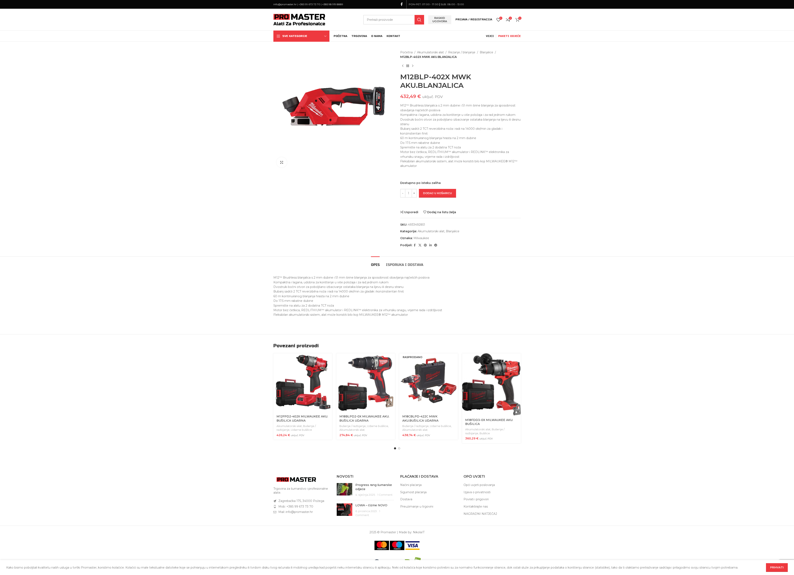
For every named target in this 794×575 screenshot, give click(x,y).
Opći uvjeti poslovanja (479, 485)
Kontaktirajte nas (476, 506)
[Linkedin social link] (430, 245)
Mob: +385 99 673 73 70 (295, 506)
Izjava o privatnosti (477, 492)
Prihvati (777, 567)
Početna (406, 52)
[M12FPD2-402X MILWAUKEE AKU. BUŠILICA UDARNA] (302, 382)
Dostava (406, 499)
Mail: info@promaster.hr (295, 512)
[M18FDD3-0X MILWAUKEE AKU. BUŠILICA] (491, 384)
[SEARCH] (419, 19)
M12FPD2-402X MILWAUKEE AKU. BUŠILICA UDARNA (302, 418)
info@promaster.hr (285, 4)
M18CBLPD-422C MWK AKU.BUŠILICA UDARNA (420, 418)
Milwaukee (421, 238)
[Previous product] (402, 66)
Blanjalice (486, 52)
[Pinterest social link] (425, 245)
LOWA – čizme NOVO (371, 505)
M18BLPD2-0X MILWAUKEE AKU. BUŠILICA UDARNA (364, 418)
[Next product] (412, 66)
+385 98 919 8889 (332, 4)
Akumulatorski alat (430, 52)
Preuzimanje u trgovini (416, 506)
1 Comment (385, 494)
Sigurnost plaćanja (413, 492)
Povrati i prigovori (476, 499)
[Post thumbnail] (344, 490)
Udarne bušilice (301, 429)
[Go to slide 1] (395, 448)
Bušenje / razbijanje (352, 426)
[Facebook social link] (401, 4)
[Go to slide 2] (399, 448)
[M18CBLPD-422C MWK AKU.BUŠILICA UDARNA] (428, 382)
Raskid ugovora (439, 19)
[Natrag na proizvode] (407, 66)
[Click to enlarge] (281, 162)
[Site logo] (299, 19)
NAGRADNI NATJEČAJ (480, 514)
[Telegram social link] (435, 245)
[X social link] (420, 245)
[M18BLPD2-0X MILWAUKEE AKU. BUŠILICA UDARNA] (365, 382)
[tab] (375, 262)
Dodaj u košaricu (437, 193)
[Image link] (296, 479)
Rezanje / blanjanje (461, 52)
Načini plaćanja (411, 485)
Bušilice (485, 433)
